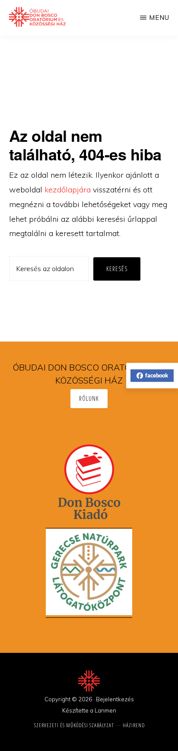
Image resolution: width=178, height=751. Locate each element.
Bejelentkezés (115, 699)
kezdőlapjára (67, 190)
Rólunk (89, 398)
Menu (159, 17)
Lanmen (105, 710)
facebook (156, 375)
